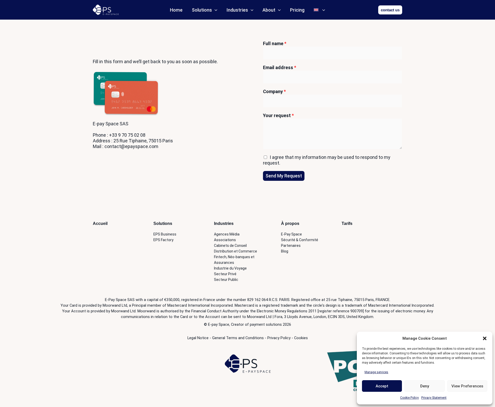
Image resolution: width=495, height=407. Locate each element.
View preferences (467, 386)
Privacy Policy (279, 338)
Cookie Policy (409, 398)
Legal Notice (198, 338)
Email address (279, 67)
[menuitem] (319, 10)
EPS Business (164, 234)
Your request (278, 115)
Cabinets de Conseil (230, 245)
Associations (225, 240)
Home (176, 10)
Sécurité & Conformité (299, 240)
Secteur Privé (225, 274)
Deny (424, 386)
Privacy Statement (434, 398)
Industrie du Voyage (230, 268)
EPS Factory (163, 240)
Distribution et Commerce (235, 251)
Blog (284, 251)
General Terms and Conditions (238, 338)
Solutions (202, 10)
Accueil (100, 223)
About (268, 10)
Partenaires (291, 245)
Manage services (376, 372)
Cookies (301, 338)
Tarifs (347, 223)
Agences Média (227, 234)
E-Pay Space (291, 234)
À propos (290, 223)
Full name (274, 43)
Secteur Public (226, 280)
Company (274, 91)
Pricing (297, 10)
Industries (237, 10)
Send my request (284, 175)
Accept (382, 386)
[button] (484, 338)
